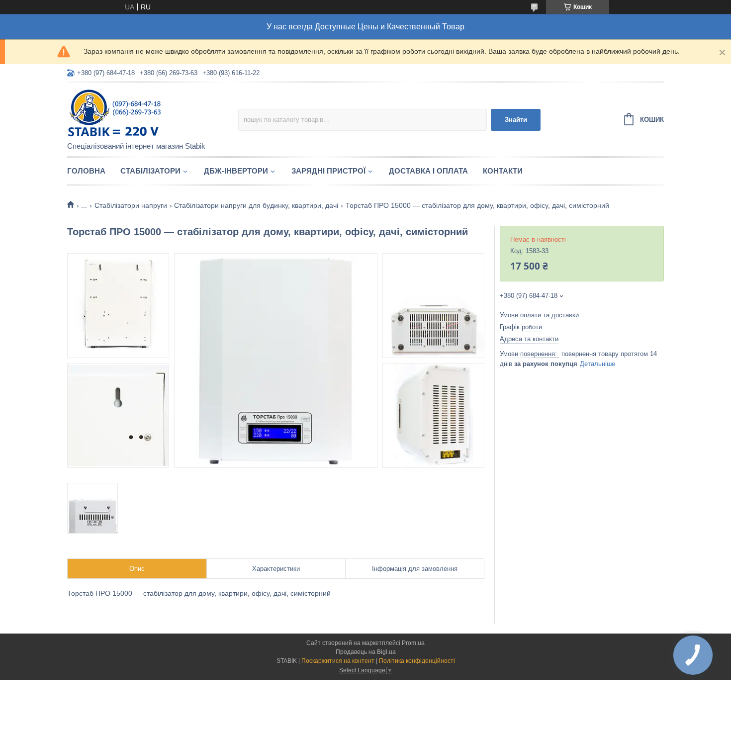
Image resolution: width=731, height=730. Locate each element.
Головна (86, 171)
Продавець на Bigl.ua (366, 651)
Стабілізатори (150, 171)
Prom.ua (413, 642)
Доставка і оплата (428, 171)
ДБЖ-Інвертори (236, 171)
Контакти (503, 171)
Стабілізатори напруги (130, 205)
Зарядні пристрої (328, 171)
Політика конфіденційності (417, 660)
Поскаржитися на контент (337, 660)
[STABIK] (152, 113)
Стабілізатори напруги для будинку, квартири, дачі (256, 205)
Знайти (516, 119)
